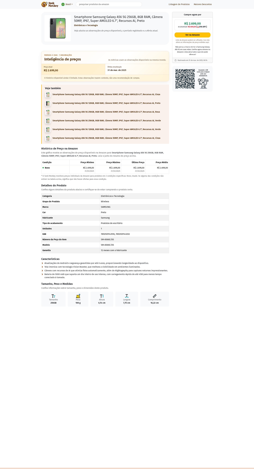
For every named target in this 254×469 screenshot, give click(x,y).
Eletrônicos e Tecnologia (86, 25)
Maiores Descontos (203, 4)
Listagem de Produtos (179, 4)
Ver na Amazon (192, 35)
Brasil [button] (68, 4)
